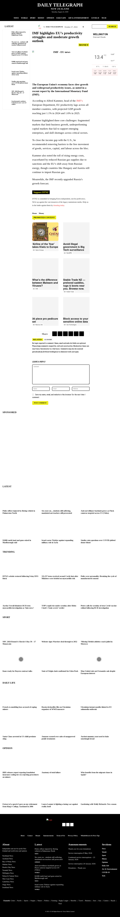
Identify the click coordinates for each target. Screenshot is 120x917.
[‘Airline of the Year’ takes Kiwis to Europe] (45, 231)
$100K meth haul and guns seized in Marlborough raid (20, 62)
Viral (60, 904)
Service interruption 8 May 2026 (80, 853)
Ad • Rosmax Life (38, 325)
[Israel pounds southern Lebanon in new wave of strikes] (7, 104)
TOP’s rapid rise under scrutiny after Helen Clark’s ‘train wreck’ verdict (59, 607)
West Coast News (8, 879)
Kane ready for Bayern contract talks (17, 671)
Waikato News (7, 864)
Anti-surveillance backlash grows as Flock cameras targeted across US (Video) (20, 53)
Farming (54, 901)
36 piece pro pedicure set (45, 320)
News (36, 853)
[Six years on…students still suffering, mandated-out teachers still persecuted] (7, 44)
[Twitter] (60, 333)
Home (34, 213)
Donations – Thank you (77, 868)
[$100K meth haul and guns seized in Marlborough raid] (7, 64)
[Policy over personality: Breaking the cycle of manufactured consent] (99, 564)
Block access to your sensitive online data (75, 320)
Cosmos (106, 901)
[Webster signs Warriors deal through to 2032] (60, 629)
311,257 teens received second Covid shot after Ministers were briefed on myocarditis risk (60, 577)
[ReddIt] (76, 333)
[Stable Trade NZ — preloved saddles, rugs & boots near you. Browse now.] (76, 267)
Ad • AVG (35, 289)
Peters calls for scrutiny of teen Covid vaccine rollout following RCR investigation (99, 607)
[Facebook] (65, 333)
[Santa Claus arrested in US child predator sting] (21, 724)
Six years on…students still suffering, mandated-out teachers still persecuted (20, 43)
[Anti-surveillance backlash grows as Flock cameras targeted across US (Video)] (7, 54)
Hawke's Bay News (8, 867)
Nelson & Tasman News (10, 876)
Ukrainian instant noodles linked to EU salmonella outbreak (96, 708)
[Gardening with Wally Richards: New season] (99, 792)
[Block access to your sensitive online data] (76, 306)
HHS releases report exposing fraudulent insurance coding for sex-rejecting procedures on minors (21, 774)
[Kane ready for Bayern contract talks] (21, 659)
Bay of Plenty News (9, 862)
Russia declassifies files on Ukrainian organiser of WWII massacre (56, 708)
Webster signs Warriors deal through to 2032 (59, 642)
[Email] (70, 333)
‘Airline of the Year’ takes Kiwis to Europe (45, 245)
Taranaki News (7, 870)
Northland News (7, 856)
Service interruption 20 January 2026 (82, 864)
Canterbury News (8, 882)
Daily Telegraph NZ (54, 27)
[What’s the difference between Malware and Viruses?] (45, 267)
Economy (48, 339)
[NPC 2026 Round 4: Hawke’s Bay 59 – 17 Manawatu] (7, 94)
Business (88, 901)
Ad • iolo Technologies (70, 325)
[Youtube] (71, 824)
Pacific (19, 901)
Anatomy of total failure (51, 772)
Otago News (6, 885)
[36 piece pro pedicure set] (45, 306)
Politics (46, 901)
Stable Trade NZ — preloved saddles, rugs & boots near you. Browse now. (74, 284)
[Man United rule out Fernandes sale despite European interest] (99, 659)
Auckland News (7, 859)
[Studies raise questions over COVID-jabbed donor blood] (7, 84)
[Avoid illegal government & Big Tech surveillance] (76, 231)
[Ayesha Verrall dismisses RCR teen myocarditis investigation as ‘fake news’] (21, 594)
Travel (81, 901)
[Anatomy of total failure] (60, 760)
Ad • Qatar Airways (38, 250)
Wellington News (8, 873)
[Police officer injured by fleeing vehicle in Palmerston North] (7, 34)
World (37, 872)
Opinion (37, 862)
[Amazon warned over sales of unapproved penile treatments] (60, 724)
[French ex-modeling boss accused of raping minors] (21, 695)
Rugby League (63, 901)
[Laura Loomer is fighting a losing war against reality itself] (60, 792)
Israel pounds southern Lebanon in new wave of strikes (19, 102)
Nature (40, 901)
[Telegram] (54, 333)
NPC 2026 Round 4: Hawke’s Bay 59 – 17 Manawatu (18, 93)
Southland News (7, 887)
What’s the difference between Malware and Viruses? (45, 282)
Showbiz (73, 901)
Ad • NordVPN (68, 253)
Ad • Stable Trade (69, 292)
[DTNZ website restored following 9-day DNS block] (21, 564)
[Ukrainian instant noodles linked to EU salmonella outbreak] (99, 695)
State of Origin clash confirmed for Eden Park (60, 671)
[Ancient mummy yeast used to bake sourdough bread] (99, 724)
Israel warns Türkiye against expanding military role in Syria (20, 73)
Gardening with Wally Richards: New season (98, 804)
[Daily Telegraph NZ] (40, 27)
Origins (32, 901)
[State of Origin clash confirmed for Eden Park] (60, 659)
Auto (94, 901)
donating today (58, 205)
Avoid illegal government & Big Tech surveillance (73, 246)
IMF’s (79, 100)
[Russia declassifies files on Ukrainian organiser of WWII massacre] (60, 695)
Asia (99, 901)
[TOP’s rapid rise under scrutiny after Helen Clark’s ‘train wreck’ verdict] (60, 594)
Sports (26, 901)
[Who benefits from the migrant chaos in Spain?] (99, 760)
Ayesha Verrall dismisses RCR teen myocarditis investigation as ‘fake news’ (18, 607)
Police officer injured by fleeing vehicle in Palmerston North (19, 33)
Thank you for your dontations (79, 849)
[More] (87, 333)
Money (83, 45)
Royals (113, 901)
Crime (13, 901)
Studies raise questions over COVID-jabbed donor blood (20, 83)
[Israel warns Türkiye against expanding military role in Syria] (7, 74)
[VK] (81, 333)
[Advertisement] (105, 123)
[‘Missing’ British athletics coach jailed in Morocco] (99, 629)
